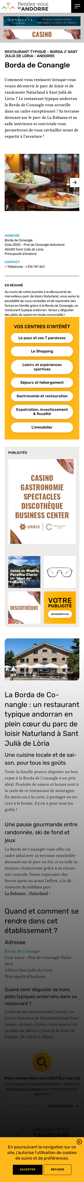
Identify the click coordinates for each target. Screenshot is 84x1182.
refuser (57, 1169)
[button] (79, 1142)
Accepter (27, 1169)
